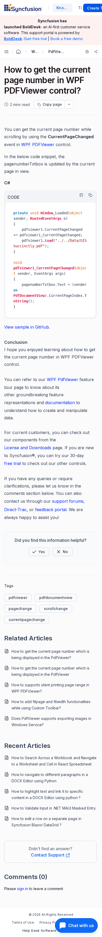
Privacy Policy (50, 922)
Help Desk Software (39, 930)
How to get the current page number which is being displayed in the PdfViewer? (50, 654)
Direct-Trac (15, 509)
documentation (60, 402)
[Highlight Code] (80, 195)
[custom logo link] (23, 8)
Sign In (22, 888)
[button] (39, 552)
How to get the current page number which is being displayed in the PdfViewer (50, 671)
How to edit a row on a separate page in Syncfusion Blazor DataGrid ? (46, 821)
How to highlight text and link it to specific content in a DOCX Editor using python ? (47, 794)
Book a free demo (66, 38)
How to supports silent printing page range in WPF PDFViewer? (50, 688)
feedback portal (50, 509)
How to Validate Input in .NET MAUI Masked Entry (54, 808)
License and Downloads (27, 447)
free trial (12, 463)
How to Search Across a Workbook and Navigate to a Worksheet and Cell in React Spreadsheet (54, 761)
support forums (67, 501)
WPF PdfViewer (62, 379)
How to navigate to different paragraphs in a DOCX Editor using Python (50, 777)
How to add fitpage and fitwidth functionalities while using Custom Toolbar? (51, 704)
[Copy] (88, 195)
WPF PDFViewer (37, 144)
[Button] (63, 552)
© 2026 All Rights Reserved (51, 915)
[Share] (96, 51)
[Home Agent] (18, 51)
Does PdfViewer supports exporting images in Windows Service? (51, 721)
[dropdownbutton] (69, 104)
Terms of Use (23, 922)
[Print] (88, 51)
